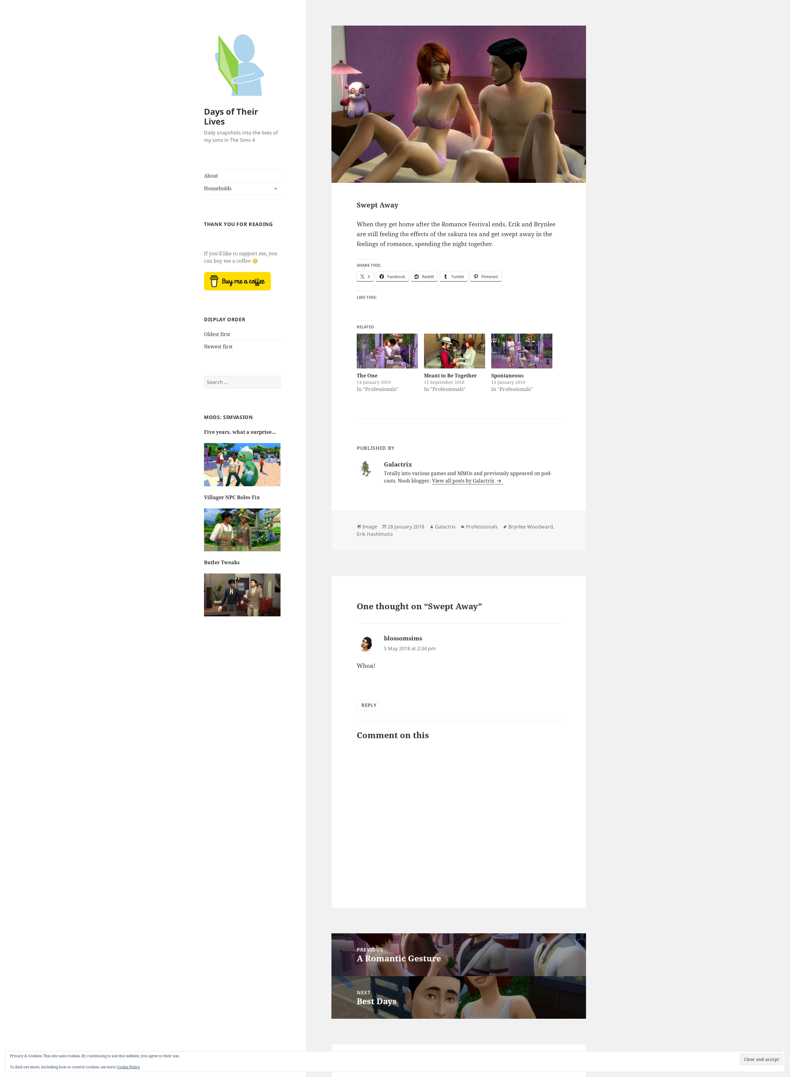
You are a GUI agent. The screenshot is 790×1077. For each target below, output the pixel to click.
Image (369, 526)
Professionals (482, 526)
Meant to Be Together (450, 375)
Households (217, 188)
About (211, 175)
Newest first (218, 346)
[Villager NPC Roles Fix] (242, 533)
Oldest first (217, 334)
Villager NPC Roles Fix (232, 497)
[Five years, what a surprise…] (242, 467)
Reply (368, 705)
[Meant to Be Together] (454, 351)
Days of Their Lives (231, 116)
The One (367, 375)
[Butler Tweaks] (242, 598)
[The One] (387, 351)
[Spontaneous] (521, 351)
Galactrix (445, 526)
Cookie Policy (128, 1067)
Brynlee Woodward (530, 526)
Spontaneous (507, 375)
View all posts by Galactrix (464, 480)
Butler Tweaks (222, 562)
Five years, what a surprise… (240, 432)
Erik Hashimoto (375, 534)
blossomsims (403, 638)
